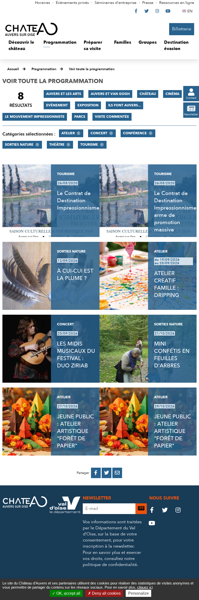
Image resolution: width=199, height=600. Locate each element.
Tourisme (89, 144)
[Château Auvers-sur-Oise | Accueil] (31, 29)
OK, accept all (67, 593)
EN (190, 11)
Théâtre (57, 144)
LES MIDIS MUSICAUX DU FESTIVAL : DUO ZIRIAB (76, 354)
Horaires (42, 2)
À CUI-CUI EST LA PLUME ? (75, 274)
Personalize (138, 593)
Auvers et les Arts (63, 94)
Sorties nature (19, 144)
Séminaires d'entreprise (115, 2)
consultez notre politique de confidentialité (110, 562)
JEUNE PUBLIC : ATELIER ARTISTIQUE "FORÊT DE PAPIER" (75, 431)
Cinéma (172, 94)
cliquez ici (145, 587)
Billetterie (181, 29)
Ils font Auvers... (124, 105)
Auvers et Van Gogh (110, 94)
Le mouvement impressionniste (35, 116)
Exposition (88, 105)
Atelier (68, 133)
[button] (22, 45)
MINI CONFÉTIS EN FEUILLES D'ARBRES (172, 354)
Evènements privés (72, 2)
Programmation (44, 69)
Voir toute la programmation (92, 69)
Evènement (57, 105)
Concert (99, 133)
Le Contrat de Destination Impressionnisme (78, 200)
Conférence (135, 133)
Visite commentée (112, 116)
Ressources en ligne (176, 2)
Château (148, 94)
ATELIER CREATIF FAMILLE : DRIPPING (166, 284)
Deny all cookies (106, 593)
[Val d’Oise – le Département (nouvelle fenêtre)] (65, 512)
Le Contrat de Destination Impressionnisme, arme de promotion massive (176, 211)
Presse (147, 2)
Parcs (79, 116)
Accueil (13, 69)
